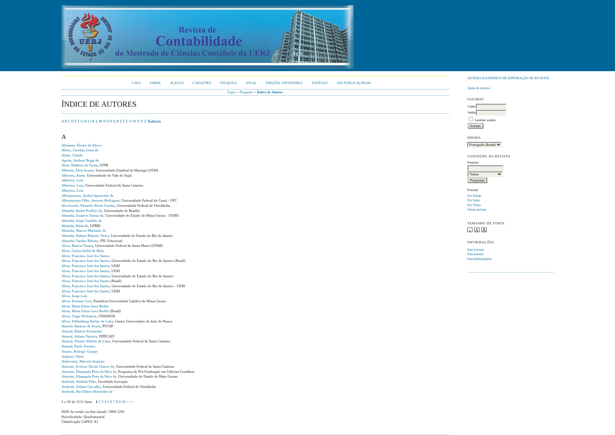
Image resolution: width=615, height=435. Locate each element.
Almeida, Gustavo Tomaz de (82, 215)
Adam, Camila (72, 155)
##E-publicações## (354, 83)
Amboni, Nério (73, 356)
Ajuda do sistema (478, 88)
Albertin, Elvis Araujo (78, 170)
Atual (251, 83)
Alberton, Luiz (72, 180)
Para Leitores (475, 249)
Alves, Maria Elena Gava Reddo (85, 306)
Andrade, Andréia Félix (79, 381)
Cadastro (202, 83)
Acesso (177, 83)
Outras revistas (476, 209)
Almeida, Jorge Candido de (82, 220)
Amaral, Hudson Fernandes (82, 331)
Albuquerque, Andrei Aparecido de (87, 195)
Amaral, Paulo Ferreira (78, 346)
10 (124, 402)
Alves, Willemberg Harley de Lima (87, 321)
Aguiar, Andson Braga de (80, 160)
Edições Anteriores (284, 83)
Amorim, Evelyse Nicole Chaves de (88, 366)
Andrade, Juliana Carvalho (81, 387)
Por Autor (473, 200)
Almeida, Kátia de (75, 226)
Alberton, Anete (73, 175)
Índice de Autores (270, 92)
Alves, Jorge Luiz (74, 296)
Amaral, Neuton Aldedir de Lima (86, 341)
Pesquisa (228, 83)
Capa (136, 83)
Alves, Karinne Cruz (77, 301)
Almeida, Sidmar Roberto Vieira (85, 236)
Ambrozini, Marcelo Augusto (83, 361)
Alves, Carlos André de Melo (83, 251)
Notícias (320, 83)
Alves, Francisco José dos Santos (86, 256)
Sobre (155, 83)
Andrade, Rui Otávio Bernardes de (87, 391)
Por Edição (474, 195)
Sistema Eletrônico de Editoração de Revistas (508, 78)
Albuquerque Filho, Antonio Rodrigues (90, 200)
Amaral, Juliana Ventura (79, 336)
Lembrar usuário (485, 120)
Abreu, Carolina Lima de (80, 150)
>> (131, 402)
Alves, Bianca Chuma (77, 245)
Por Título (474, 205)
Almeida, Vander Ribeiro (80, 241)
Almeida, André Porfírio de (82, 211)
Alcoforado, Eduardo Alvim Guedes (88, 205)
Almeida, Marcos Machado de (84, 230)
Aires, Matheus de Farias (80, 165)
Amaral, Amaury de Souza (81, 326)
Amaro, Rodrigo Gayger (80, 351)
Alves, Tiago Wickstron (79, 316)
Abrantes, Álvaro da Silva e (82, 145)
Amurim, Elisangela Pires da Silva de (89, 371)
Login (471, 106)
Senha (471, 112)
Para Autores (475, 254)
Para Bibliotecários (479, 259)
